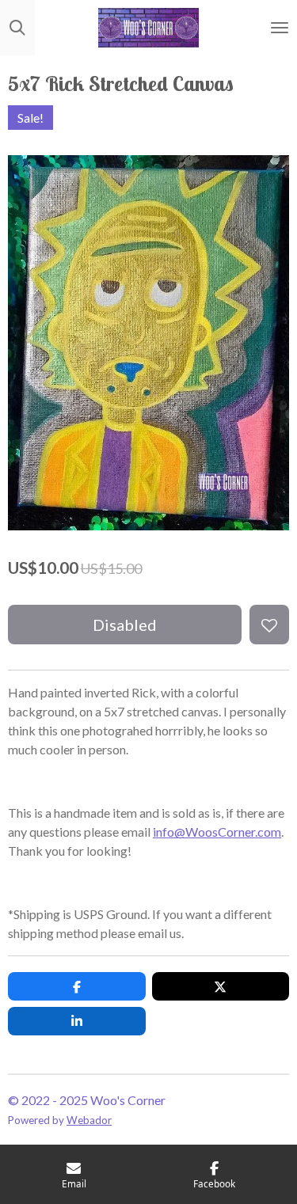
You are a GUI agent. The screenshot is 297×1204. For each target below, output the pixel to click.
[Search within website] (17, 27)
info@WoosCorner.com (217, 831)
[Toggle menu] (279, 27)
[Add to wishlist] (269, 624)
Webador (89, 1120)
